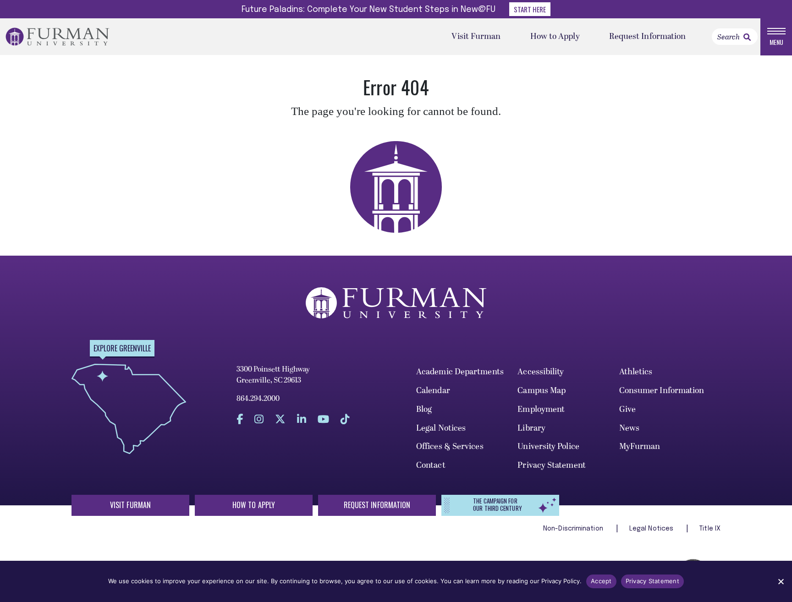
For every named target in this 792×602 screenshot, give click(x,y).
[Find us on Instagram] (259, 419)
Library (531, 428)
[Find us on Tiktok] (345, 419)
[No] (780, 581)
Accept (601, 581)
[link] (747, 37)
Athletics (636, 372)
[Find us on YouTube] (323, 419)
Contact (431, 465)
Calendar (433, 390)
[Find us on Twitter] (280, 419)
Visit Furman (475, 36)
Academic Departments (460, 372)
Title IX (709, 528)
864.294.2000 (258, 398)
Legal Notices (441, 428)
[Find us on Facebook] (239, 419)
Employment (541, 409)
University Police (548, 446)
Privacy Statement (551, 465)
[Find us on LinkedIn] (301, 419)
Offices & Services (450, 446)
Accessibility (540, 372)
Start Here (530, 9)
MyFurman (639, 446)
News (629, 428)
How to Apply (555, 36)
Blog (424, 409)
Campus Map (541, 390)
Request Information (647, 36)
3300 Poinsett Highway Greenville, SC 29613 (273, 375)
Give (627, 409)
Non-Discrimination (574, 528)
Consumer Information (661, 390)
